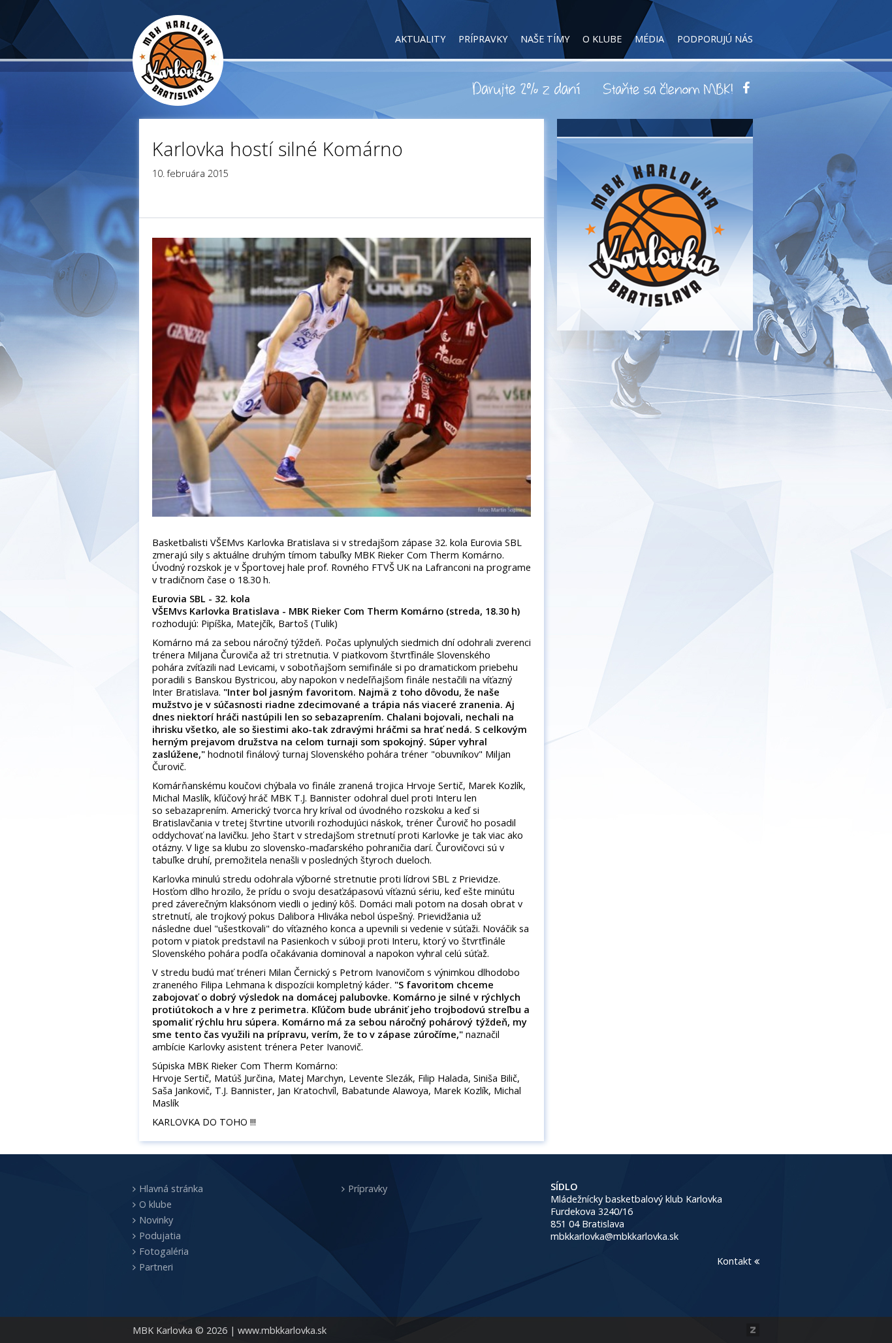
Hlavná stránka (171, 1188)
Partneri (156, 1267)
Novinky (156, 1220)
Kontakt (735, 1261)
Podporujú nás (715, 39)
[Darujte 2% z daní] (528, 88)
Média (649, 39)
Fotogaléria (164, 1251)
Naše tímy (544, 39)
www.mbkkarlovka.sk (282, 1330)
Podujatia (160, 1235)
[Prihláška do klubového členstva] (668, 88)
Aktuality (420, 39)
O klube (602, 39)
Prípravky (482, 39)
